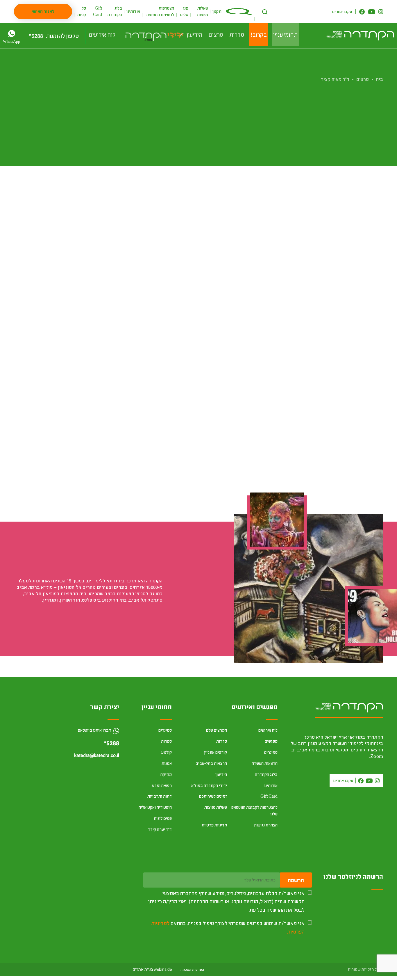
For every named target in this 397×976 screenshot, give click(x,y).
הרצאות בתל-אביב (211, 763)
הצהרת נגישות (266, 825)
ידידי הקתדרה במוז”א (209, 785)
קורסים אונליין (215, 752)
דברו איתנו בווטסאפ (95, 730)
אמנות (372, 214)
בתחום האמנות (325, 281)
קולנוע (166, 752)
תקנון (216, 11)
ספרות (166, 741)
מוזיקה (166, 774)
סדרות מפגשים (329, 288)
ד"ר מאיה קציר (335, 79)
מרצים (362, 79)
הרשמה (296, 880)
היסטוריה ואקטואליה (155, 807)
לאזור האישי (43, 11)
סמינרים (271, 752)
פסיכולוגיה (163, 818)
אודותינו (133, 11)
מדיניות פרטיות (214, 825)
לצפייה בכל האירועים (133, 657)
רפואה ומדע (162, 785)
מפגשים (271, 741)
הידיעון (221, 774)
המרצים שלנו (216, 730)
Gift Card (269, 796)
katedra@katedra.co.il (96, 755)
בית (379, 79)
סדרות (221, 741)
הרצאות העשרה (265, 763)
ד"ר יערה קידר (160, 829)
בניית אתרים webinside (152, 969)
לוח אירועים (268, 730)
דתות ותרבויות (159, 796)
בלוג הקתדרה (266, 774)
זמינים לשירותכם (213, 796)
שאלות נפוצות (215, 807)
